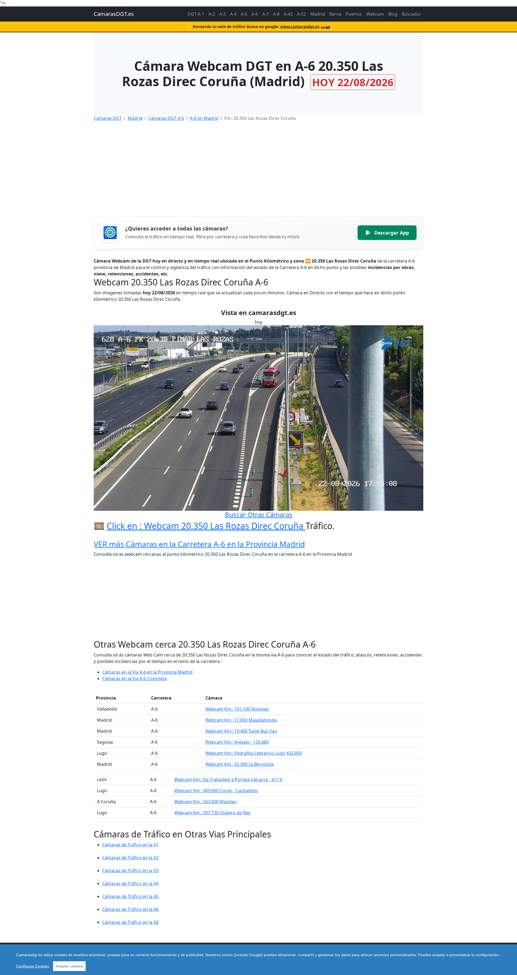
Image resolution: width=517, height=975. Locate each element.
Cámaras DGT (108, 118)
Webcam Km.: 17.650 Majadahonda (241, 720)
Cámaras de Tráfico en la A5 (130, 896)
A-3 (222, 14)
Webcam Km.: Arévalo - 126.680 (237, 742)
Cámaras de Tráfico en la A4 (130, 883)
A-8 (276, 14)
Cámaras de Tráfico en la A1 (130, 845)
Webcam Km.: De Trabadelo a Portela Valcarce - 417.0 (228, 779)
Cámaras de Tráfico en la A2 (130, 858)
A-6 (254, 14)
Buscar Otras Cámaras (258, 514)
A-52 (301, 14)
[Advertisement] (255, 163)
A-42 (288, 14)
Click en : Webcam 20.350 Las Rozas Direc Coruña (206, 526)
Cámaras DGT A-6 (166, 118)
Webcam (375, 14)
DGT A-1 (196, 14)
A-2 (211, 14)
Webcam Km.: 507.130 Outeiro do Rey (212, 813)
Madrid (317, 14)
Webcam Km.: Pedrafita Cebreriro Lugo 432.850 (253, 753)
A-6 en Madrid (204, 118)
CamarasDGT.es (114, 14)
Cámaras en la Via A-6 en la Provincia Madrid (147, 672)
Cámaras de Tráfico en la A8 (130, 922)
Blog (392, 14)
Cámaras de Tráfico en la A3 (130, 870)
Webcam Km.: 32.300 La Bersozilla (239, 764)
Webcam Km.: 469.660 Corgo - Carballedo (216, 791)
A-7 (265, 14)
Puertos (354, 14)
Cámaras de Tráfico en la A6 (130, 909)
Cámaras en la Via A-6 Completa (134, 679)
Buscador (411, 14)
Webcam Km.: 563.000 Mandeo (205, 802)
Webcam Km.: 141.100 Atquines (237, 709)
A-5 (244, 14)
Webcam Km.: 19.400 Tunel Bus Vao (241, 731)
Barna (335, 14)
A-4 (233, 14)
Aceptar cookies (69, 966)
